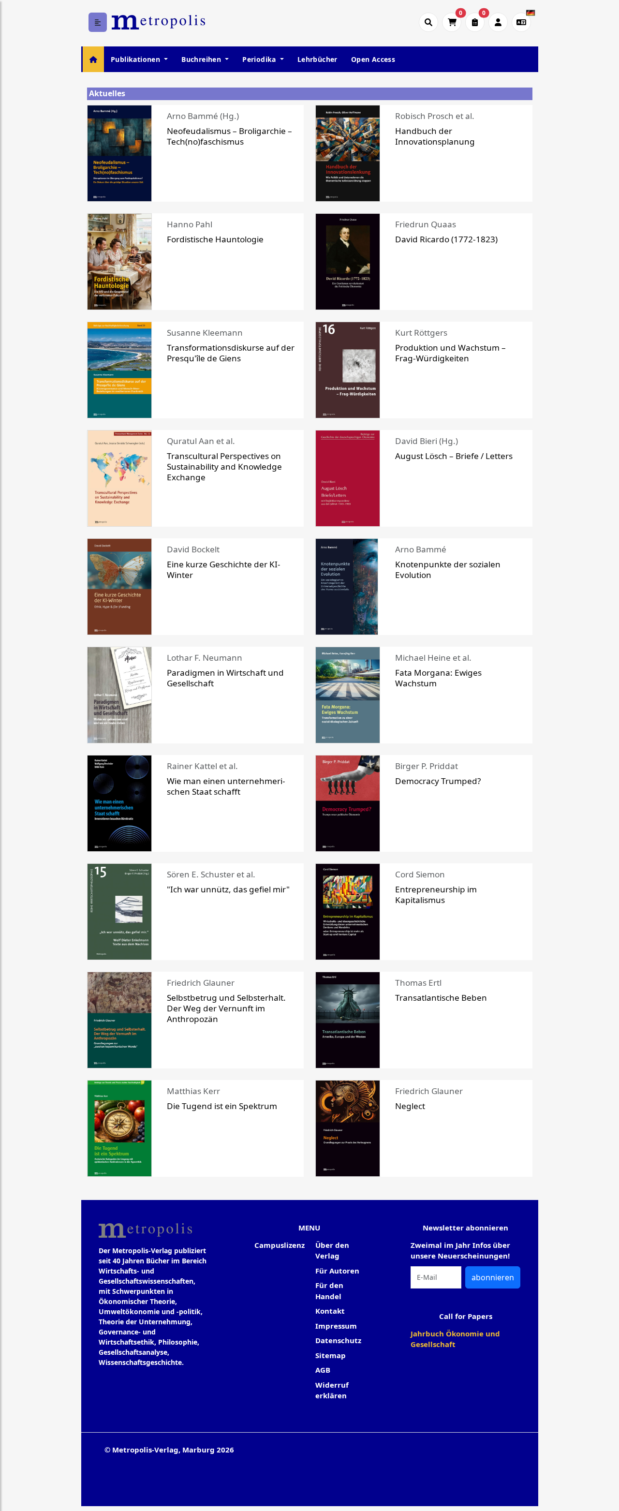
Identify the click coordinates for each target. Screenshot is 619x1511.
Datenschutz (338, 1340)
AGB (322, 1370)
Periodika (260, 59)
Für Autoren (337, 1270)
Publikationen (136, 59)
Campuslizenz (279, 1245)
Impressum (336, 1326)
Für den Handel (329, 1290)
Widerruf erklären (332, 1390)
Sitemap (330, 1355)
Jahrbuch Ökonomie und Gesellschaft (455, 1339)
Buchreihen (202, 59)
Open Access (373, 59)
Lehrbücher (317, 59)
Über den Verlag (332, 1250)
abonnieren (493, 1277)
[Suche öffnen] (428, 22)
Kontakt (330, 1311)
